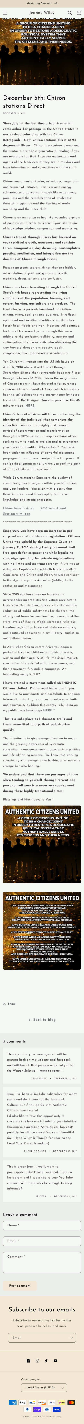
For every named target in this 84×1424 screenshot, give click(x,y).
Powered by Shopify (52, 1417)
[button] (5, 12)
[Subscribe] (71, 1338)
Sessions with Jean (16, 513)
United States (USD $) (40, 1387)
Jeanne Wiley (36, 1417)
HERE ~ (49, 710)
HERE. (29, 405)
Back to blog (44, 1020)
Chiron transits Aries (18, 508)
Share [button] (12, 1003)
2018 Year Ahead (53, 508)
